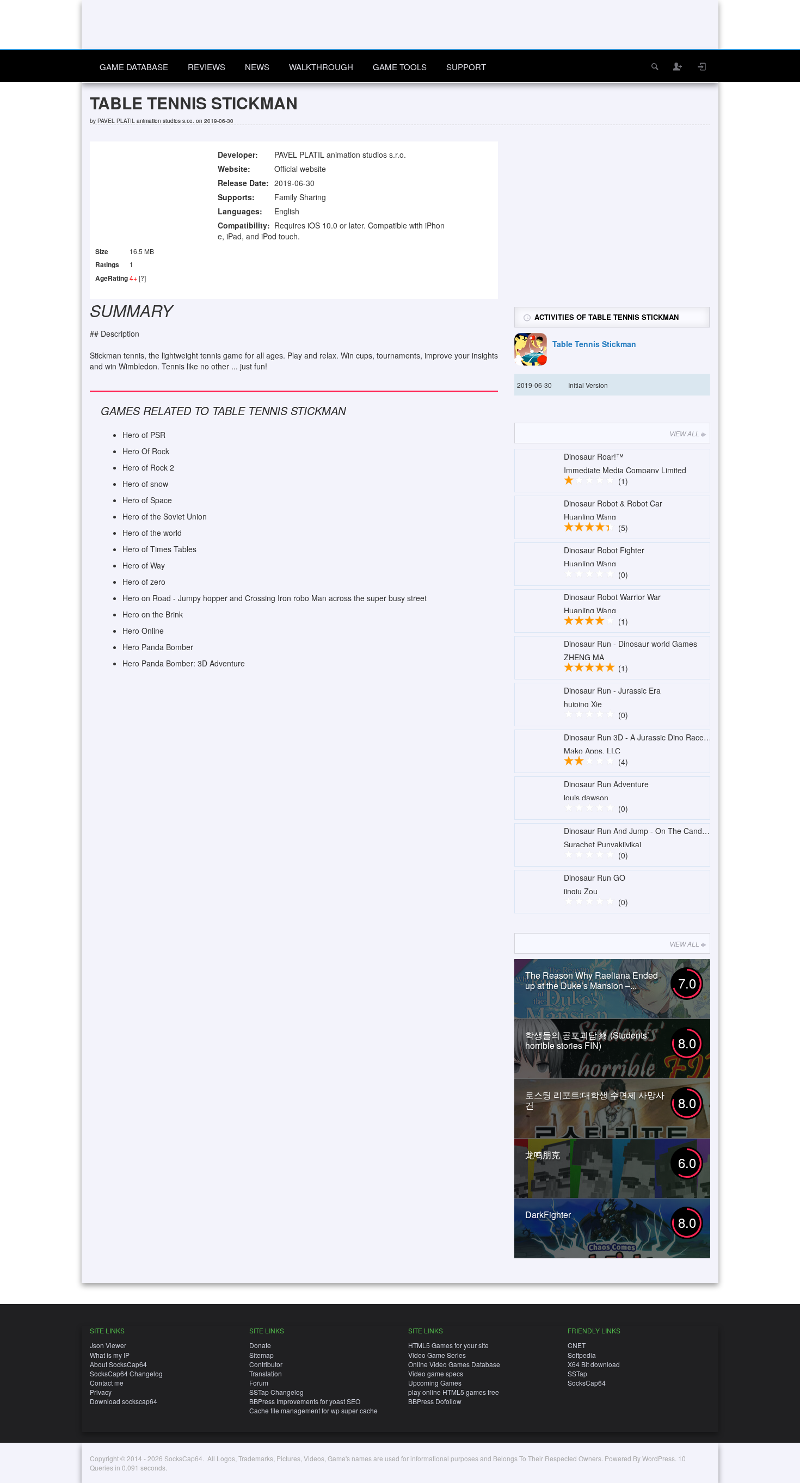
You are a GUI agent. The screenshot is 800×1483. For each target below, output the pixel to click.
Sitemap (261, 1355)
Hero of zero (143, 581)
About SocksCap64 (118, 1364)
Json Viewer (108, 1345)
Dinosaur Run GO (594, 877)
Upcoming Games (434, 1382)
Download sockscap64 (123, 1401)
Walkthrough (321, 66)
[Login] (702, 66)
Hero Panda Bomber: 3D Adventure (183, 663)
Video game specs (435, 1373)
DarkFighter (548, 1214)
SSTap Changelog (276, 1392)
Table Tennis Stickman (594, 343)
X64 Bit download (594, 1364)
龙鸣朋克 (542, 1154)
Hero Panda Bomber (157, 646)
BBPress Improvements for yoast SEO (304, 1401)
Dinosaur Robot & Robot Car (613, 503)
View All (684, 433)
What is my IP (110, 1355)
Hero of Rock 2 (148, 467)
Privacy (101, 1392)
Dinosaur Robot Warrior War (612, 596)
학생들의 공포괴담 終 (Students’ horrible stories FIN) (587, 1040)
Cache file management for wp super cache (313, 1410)
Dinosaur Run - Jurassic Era (612, 690)
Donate (260, 1345)
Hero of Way (143, 565)
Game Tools (400, 66)
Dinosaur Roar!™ (594, 456)
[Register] (678, 66)
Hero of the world (152, 532)
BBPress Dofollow (434, 1401)
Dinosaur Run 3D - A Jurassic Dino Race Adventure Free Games (675, 737)
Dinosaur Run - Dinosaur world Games (630, 643)
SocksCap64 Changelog (126, 1373)
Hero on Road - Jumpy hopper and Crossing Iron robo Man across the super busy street (274, 597)
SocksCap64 (587, 1382)
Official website (300, 168)
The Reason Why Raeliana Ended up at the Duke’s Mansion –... (591, 980)
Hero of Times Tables (159, 548)
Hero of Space (147, 500)
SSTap (577, 1373)
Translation (265, 1373)
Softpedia (582, 1355)
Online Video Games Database (454, 1364)
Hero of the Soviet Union (164, 516)
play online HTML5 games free (453, 1392)
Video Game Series (437, 1355)
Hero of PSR (143, 434)
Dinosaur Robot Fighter (604, 550)
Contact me (107, 1382)
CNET (577, 1345)
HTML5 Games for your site (448, 1345)
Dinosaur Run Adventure (606, 783)
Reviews (206, 66)
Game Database (134, 66)
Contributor (265, 1364)
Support (466, 66)
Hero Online (143, 630)
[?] (142, 277)
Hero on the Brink (152, 614)
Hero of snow (145, 483)
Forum (258, 1382)
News (257, 66)
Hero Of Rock (145, 451)
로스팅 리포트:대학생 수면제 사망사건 (594, 1100)
